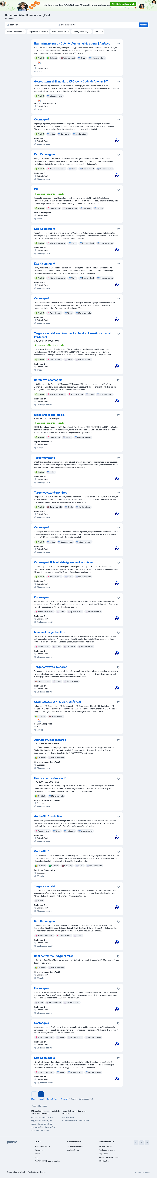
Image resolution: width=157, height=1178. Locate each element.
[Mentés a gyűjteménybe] (118, 44)
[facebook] (136, 1142)
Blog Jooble (103, 1154)
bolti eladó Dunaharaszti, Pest (42, 1117)
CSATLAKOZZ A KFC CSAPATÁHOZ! (57, 701)
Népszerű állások (68, 1117)
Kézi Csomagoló (44, 154)
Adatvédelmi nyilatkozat (37, 1172)
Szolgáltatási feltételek (16, 1172)
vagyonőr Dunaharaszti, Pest (41, 1121)
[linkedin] (147, 1142)
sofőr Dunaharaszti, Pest (40, 1130)
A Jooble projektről (42, 1146)
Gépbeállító (41, 851)
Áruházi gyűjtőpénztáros (50, 739)
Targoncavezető (44, 457)
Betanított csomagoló (48, 380)
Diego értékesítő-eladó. (49, 414)
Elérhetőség (39, 1150)
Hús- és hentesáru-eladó (50, 778)
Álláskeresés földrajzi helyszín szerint (75, 1121)
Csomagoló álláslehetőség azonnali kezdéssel (63, 562)
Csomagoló (41, 119)
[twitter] (141, 1142)
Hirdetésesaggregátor (76, 1146)
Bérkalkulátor (104, 1161)
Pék (36, 189)
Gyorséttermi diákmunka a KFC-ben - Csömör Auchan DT (71, 81)
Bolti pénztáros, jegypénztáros (53, 956)
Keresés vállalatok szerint (109, 1157)
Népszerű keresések (39, 1106)
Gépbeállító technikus (48, 816)
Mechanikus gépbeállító (49, 632)
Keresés (143, 25)
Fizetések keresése (107, 1150)
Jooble (147, 1172)
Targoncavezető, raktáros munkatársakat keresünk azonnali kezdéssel (72, 335)
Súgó (37, 1157)
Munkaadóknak (73, 1150)
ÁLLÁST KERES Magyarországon (48, 1161)
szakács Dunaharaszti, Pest (41, 1124)
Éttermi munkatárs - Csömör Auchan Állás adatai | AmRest (72, 43)
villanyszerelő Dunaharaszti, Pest (43, 1127)
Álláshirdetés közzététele (123, 4)
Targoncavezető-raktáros (50, 492)
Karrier (37, 1154)
